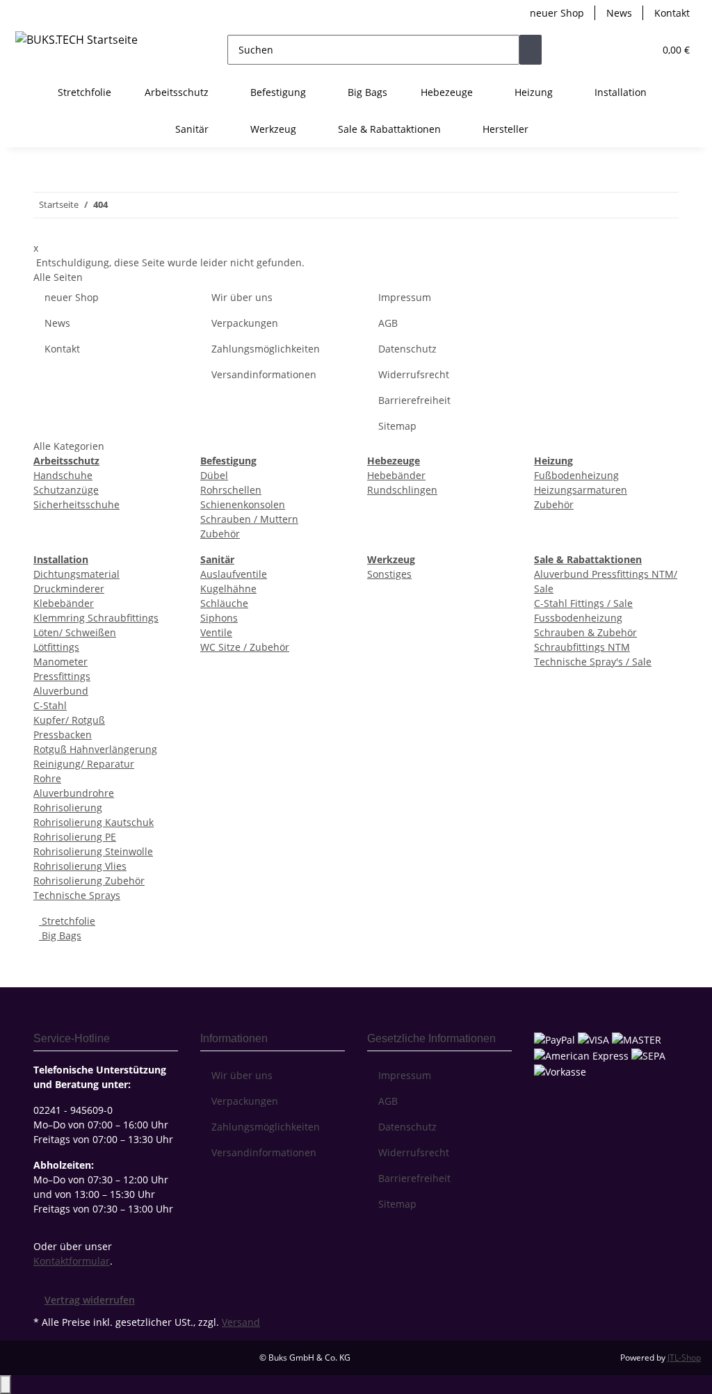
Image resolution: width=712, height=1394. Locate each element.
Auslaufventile (233, 574)
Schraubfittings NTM (582, 647)
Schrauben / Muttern (249, 519)
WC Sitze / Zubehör (244, 647)
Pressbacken (62, 734)
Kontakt (672, 12)
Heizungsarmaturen (580, 489)
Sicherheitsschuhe (76, 504)
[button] (615, 50)
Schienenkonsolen (242, 504)
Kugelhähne (228, 588)
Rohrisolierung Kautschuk (93, 822)
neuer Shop (557, 12)
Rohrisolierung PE (74, 836)
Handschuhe (62, 475)
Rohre (47, 778)
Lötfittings (56, 647)
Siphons (219, 617)
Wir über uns (242, 297)
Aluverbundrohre (73, 793)
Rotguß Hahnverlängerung (95, 749)
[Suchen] (530, 50)
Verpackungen (244, 323)
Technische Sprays (76, 895)
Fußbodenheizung (576, 475)
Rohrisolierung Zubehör (89, 880)
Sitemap (397, 425)
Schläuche (224, 603)
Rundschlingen (402, 489)
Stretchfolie (67, 920)
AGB (388, 323)
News (619, 12)
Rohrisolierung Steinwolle (93, 851)
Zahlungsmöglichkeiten (265, 348)
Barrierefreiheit (414, 400)
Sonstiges (389, 574)
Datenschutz (407, 348)
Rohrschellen (230, 489)
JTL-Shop (684, 1357)
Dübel (214, 475)
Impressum (404, 297)
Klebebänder (63, 603)
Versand (241, 1322)
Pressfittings (61, 676)
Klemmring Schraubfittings (96, 617)
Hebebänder (396, 475)
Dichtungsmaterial (76, 574)
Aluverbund (60, 690)
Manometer (60, 661)
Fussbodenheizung (578, 617)
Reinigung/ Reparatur (83, 763)
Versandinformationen (263, 374)
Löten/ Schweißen (74, 632)
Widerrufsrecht (413, 374)
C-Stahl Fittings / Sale (583, 603)
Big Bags (60, 935)
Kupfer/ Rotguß (69, 720)
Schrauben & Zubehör (585, 632)
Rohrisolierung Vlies (80, 866)
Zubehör (220, 533)
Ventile (216, 632)
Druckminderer (68, 588)
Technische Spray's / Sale (593, 661)
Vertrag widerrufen (89, 1299)
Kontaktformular (71, 1260)
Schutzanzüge (66, 489)
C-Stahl (50, 705)
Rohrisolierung (67, 807)
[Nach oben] (5, 1384)
